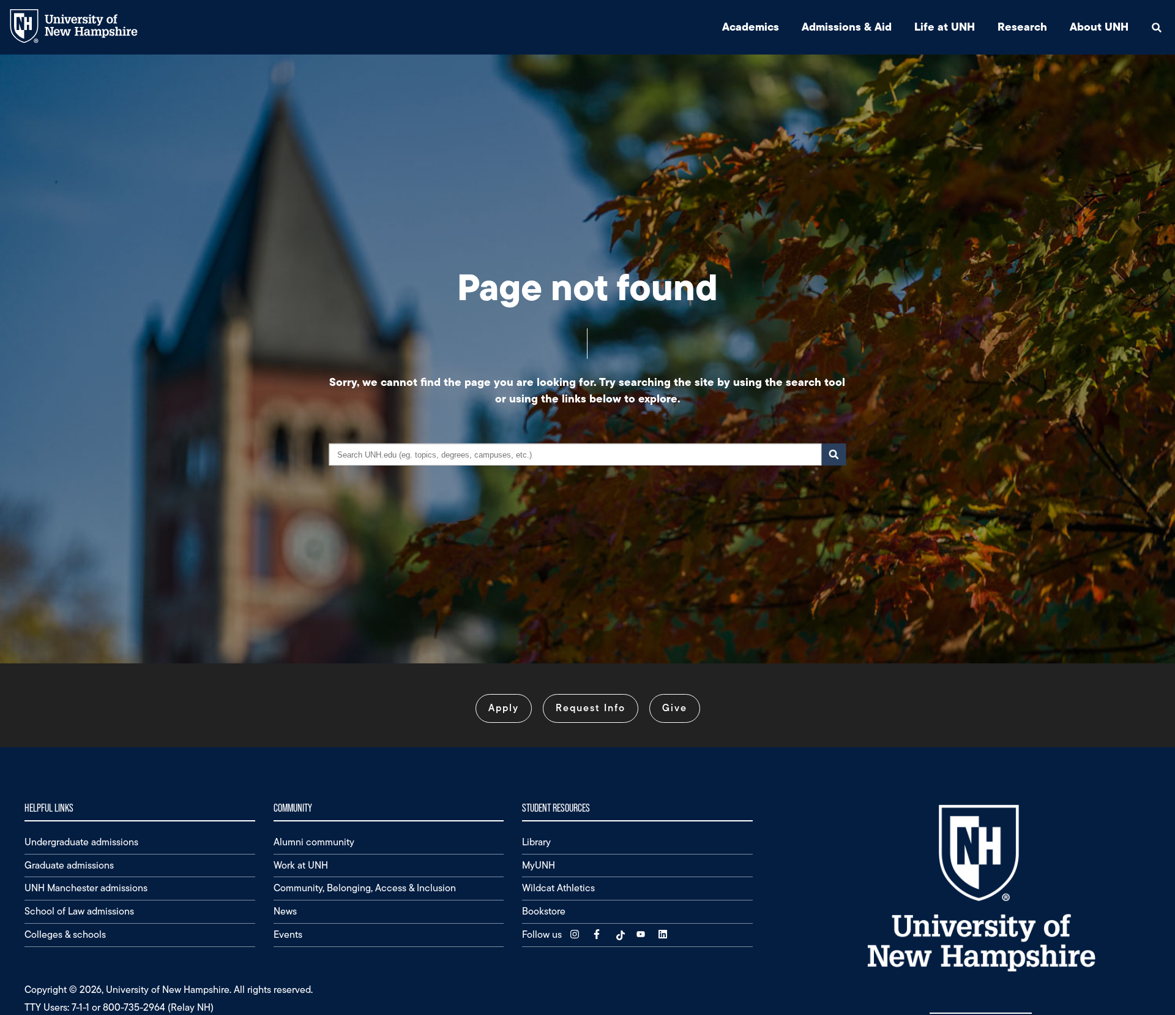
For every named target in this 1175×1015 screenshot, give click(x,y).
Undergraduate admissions (81, 842)
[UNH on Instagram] (575, 934)
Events (288, 934)
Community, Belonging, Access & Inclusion (365, 888)
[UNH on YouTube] (641, 934)
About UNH (1099, 26)
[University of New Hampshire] (83, 40)
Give (674, 708)
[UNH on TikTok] (619, 934)
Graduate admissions (69, 865)
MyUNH (538, 865)
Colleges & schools (65, 934)
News (285, 911)
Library (536, 842)
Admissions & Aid (847, 26)
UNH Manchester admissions (85, 888)
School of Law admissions (79, 911)
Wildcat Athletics (558, 888)
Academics (750, 26)
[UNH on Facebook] (597, 934)
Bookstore (543, 911)
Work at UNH (301, 865)
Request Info (590, 708)
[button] (1156, 27)
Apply (503, 708)
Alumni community (314, 842)
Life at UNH (944, 26)
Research (1022, 26)
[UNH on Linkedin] (664, 934)
